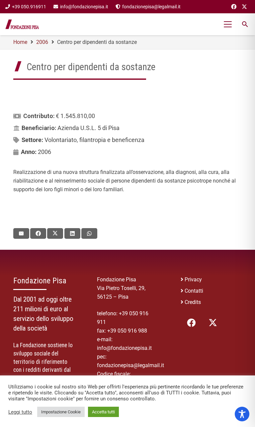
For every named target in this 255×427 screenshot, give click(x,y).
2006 (44, 151)
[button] (228, 24)
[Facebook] (233, 6)
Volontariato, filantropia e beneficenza (94, 139)
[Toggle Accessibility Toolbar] (242, 414)
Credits (193, 302)
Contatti (194, 291)
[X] (244, 6)
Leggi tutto (20, 412)
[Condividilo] (38, 233)
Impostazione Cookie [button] (61, 411)
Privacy (193, 279)
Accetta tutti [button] (103, 411)
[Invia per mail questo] (21, 233)
